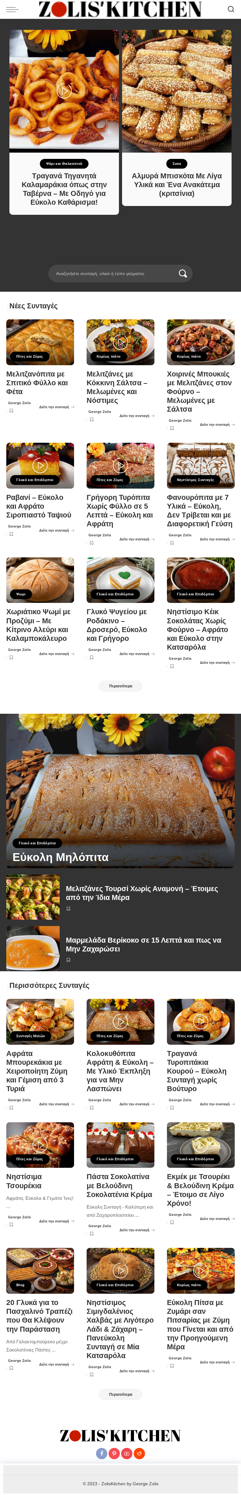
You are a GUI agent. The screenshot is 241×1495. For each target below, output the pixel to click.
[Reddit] (139, 1453)
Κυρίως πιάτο (109, 356)
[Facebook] (101, 1453)
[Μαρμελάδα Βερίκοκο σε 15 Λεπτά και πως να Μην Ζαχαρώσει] (33, 948)
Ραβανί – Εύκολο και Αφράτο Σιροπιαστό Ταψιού (38, 506)
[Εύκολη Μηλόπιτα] (120, 791)
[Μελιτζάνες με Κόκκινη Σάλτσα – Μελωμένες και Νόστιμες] (120, 342)
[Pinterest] (114, 1453)
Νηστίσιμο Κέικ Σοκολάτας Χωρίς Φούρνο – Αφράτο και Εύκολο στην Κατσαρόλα (197, 629)
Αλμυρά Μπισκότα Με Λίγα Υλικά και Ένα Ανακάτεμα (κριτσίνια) (177, 185)
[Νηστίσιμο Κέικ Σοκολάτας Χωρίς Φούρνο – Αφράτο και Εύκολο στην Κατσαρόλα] (201, 580)
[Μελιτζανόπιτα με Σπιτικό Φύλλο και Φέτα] (40, 342)
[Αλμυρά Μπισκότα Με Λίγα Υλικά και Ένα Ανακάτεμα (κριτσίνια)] (177, 91)
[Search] (231, 9)
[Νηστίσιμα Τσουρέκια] (40, 1145)
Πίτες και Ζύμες (29, 356)
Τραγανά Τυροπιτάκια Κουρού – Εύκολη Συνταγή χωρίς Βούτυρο (197, 1071)
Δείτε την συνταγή (54, 407)
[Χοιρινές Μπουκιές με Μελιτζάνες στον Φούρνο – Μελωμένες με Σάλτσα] (201, 342)
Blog (20, 1285)
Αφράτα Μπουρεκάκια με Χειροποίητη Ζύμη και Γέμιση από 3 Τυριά (36, 1071)
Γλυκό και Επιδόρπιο (34, 480)
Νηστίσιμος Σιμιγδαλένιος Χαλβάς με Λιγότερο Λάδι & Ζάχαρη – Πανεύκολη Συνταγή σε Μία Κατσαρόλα (120, 1329)
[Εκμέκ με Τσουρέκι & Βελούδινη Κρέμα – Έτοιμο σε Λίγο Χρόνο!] (201, 1145)
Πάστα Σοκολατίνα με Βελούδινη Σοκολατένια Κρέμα (119, 1185)
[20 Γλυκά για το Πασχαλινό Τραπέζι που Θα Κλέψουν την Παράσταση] (40, 1271)
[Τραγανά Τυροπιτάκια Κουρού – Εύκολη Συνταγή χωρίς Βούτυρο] (201, 1022)
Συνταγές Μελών (30, 1036)
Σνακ (177, 163)
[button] (112, 261)
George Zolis (19, 403)
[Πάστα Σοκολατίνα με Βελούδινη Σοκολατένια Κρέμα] (120, 1145)
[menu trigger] (14, 9)
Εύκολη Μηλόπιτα (61, 857)
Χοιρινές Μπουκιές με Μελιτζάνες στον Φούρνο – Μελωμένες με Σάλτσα (199, 392)
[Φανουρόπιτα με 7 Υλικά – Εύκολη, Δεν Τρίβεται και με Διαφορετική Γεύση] (201, 466)
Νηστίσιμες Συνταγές (195, 480)
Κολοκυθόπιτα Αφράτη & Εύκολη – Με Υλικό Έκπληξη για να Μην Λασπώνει (120, 1071)
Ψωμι (21, 594)
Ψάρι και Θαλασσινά (64, 163)
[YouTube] (126, 1453)
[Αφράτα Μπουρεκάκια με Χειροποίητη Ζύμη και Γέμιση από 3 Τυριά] (40, 1022)
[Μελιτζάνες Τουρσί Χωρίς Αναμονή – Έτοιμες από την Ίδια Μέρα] (33, 897)
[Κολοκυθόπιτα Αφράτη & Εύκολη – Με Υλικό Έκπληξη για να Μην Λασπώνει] (120, 1022)
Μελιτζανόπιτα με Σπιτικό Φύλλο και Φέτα (37, 383)
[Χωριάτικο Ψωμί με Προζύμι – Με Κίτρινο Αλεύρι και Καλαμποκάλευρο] (40, 580)
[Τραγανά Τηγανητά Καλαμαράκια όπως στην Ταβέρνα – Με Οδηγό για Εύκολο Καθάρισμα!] (64, 91)
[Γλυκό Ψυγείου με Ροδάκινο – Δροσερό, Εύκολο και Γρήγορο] (120, 580)
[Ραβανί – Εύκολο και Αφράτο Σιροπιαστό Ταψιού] (40, 466)
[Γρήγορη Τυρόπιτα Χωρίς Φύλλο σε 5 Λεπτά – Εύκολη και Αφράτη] (120, 466)
